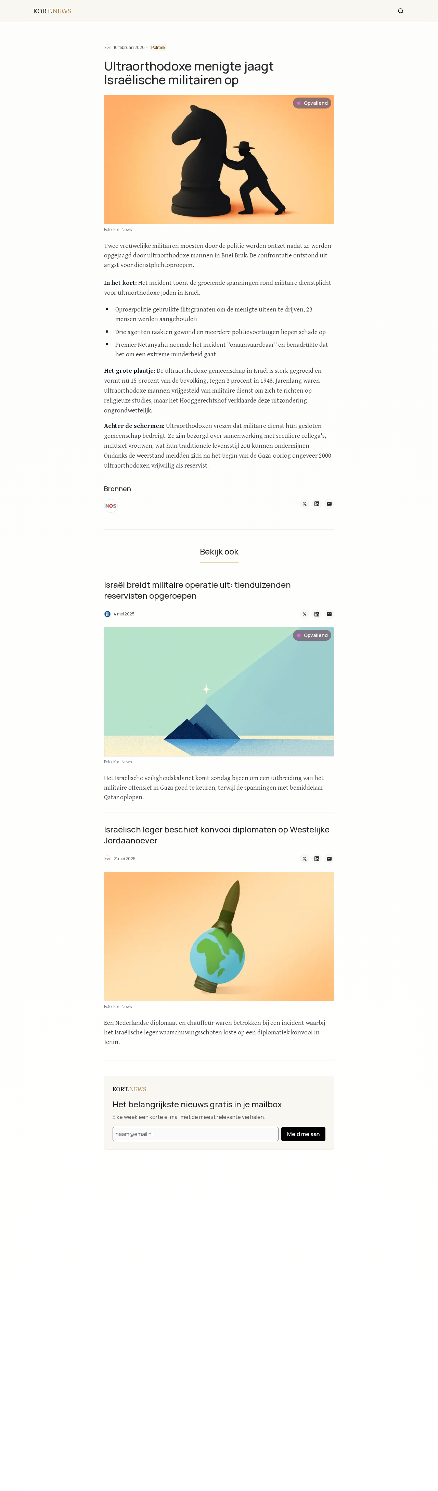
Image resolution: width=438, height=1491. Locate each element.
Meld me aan (303, 1134)
